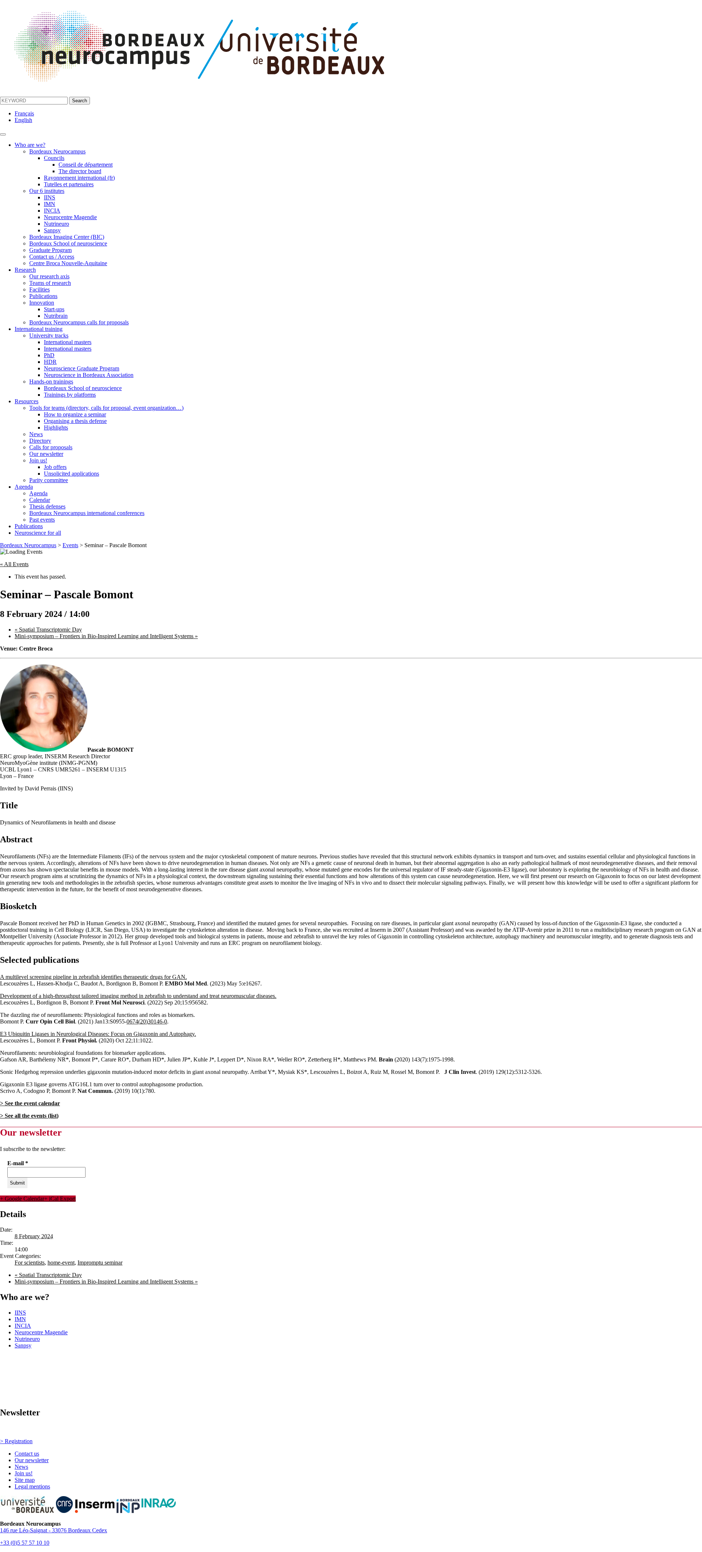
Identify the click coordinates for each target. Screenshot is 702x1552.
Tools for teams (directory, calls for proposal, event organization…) (106, 408)
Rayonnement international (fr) (79, 178)
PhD (49, 355)
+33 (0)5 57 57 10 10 (24, 1543)
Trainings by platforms (70, 395)
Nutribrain (56, 316)
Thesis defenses (47, 506)
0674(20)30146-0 (147, 1021)
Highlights (56, 427)
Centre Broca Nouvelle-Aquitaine (68, 263)
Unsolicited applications (71, 473)
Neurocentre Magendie (70, 217)
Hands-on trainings (51, 381)
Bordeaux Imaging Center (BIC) (66, 237)
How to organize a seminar (75, 414)
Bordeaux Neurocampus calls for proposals (79, 322)
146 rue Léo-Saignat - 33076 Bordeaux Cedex (53, 1530)
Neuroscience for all (38, 533)
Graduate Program (50, 250)
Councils (54, 158)
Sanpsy (52, 230)
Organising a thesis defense (75, 421)
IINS (49, 197)
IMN (49, 204)
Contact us (27, 1453)
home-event (61, 1262)
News (36, 434)
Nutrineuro (56, 224)
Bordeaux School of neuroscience (68, 243)
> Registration (16, 1441)
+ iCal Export (60, 1199)
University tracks (48, 335)
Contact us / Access (51, 256)
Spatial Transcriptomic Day (48, 629)
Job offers (55, 467)
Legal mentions (32, 1486)
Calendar (39, 500)
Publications (43, 296)
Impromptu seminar (100, 1262)
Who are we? (30, 145)
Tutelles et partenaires (69, 184)
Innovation (41, 303)
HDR (50, 362)
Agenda (24, 487)
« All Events (14, 564)
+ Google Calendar (22, 1199)
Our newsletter (46, 454)
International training (39, 329)
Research (25, 270)
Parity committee (48, 480)
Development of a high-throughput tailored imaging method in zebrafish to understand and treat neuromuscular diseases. (138, 996)
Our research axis (49, 276)
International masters (67, 342)
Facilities (39, 289)
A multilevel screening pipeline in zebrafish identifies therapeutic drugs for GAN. (93, 977)
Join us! (38, 460)
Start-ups (54, 309)
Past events (42, 519)
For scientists (30, 1262)
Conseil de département (85, 164)
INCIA (52, 210)
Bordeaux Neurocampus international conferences (86, 513)
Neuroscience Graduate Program (81, 368)
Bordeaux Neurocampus (57, 151)
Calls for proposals (50, 447)
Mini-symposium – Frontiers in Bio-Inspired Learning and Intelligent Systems (106, 636)
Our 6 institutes (46, 191)
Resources (26, 401)
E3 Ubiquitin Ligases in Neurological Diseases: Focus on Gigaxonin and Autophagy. (98, 1034)
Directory (40, 441)
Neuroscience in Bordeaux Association (88, 375)
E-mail (17, 1163)
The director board (79, 171)
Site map (25, 1480)
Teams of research (50, 283)
